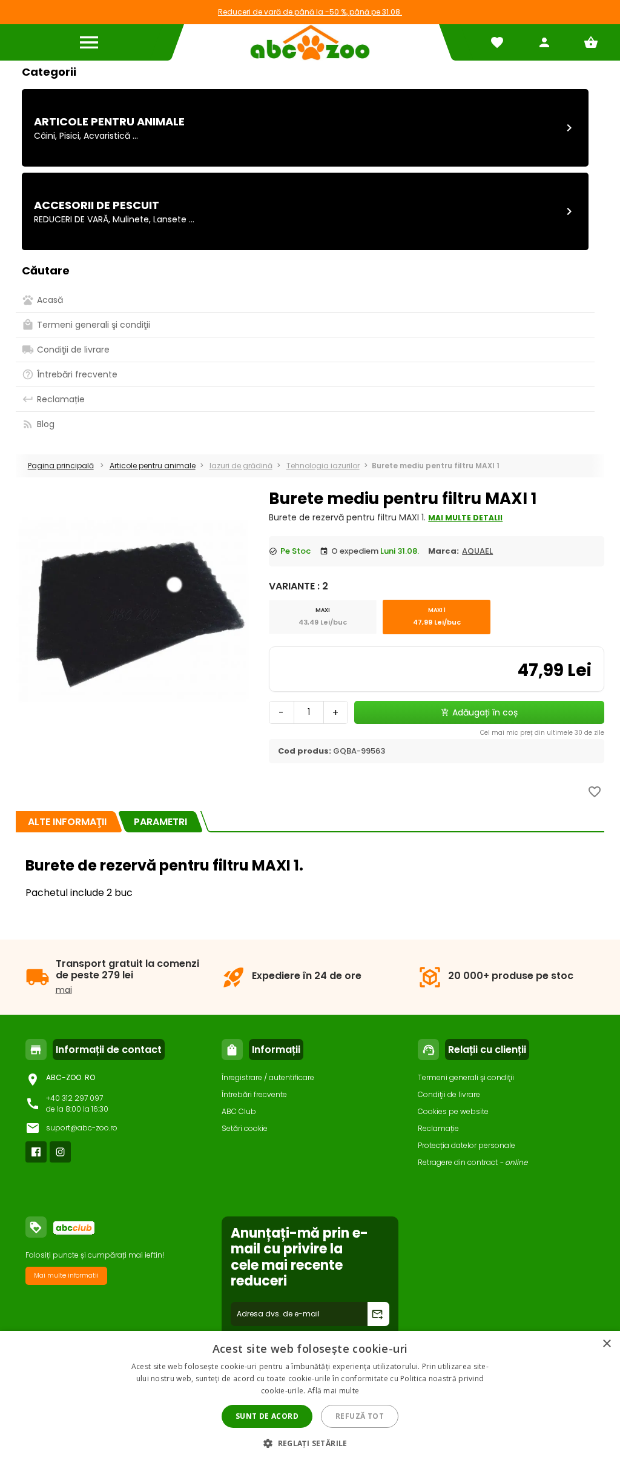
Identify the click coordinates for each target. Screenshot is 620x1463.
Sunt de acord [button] (267, 1416)
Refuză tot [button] (359, 1416)
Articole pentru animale (109, 121)
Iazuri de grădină (240, 465)
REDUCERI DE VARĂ (71, 219)
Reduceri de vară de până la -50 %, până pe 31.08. (310, 12)
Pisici (69, 136)
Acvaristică (107, 136)
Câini (44, 136)
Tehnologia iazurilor (323, 465)
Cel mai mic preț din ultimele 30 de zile (542, 732)
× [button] (606, 1344)
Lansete (169, 219)
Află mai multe (333, 1390)
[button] (310, 1442)
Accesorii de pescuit (96, 205)
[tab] (67, 821)
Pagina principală (61, 465)
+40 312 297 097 (74, 1098)
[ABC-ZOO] (309, 42)
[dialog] (310, 1397)
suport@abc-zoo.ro (81, 1128)
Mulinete (131, 219)
